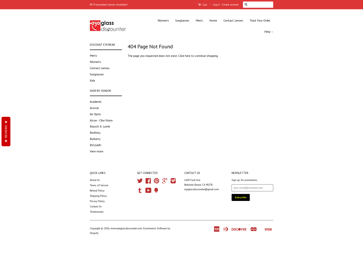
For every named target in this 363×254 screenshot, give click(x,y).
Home (213, 20)
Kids (92, 80)
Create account (230, 4)
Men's (199, 20)
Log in (216, 4)
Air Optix (95, 114)
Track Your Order (260, 20)
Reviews (6, 131)
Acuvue (94, 108)
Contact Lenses (233, 20)
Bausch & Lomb (100, 126)
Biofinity (95, 132)
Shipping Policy (98, 196)
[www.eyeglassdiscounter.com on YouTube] (148, 191)
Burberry (95, 139)
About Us (95, 180)
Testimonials (97, 211)
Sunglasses (182, 20)
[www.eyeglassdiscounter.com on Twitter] (140, 182)
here (187, 56)
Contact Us (96, 206)
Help (267, 31)
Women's (163, 20)
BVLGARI (95, 145)
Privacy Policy (97, 201)
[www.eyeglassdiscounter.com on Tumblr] (140, 191)
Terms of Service (99, 185)
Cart (204, 4)
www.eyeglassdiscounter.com (126, 228)
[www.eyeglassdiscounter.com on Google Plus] (165, 182)
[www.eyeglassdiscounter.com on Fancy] (156, 191)
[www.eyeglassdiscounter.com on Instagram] (173, 182)
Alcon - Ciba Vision (101, 120)
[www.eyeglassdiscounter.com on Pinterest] (156, 182)
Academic (96, 101)
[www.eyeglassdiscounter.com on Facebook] (148, 182)
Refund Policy (97, 190)
